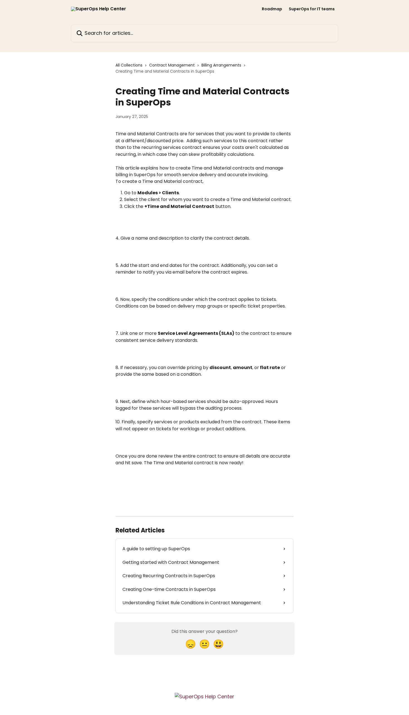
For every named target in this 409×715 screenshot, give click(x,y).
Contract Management (172, 65)
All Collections (128, 65)
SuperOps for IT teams (312, 9)
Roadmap (272, 9)
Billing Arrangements (221, 65)
